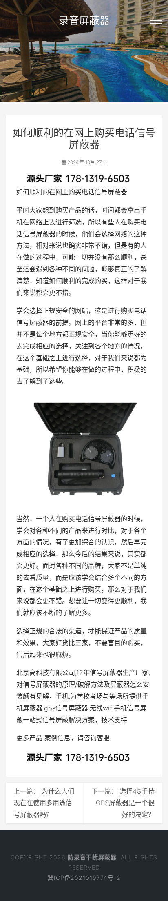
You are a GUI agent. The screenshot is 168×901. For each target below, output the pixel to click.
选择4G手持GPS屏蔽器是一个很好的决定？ (125, 803)
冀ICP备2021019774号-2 (84, 877)
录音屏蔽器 (84, 20)
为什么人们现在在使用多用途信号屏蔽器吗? (43, 803)
